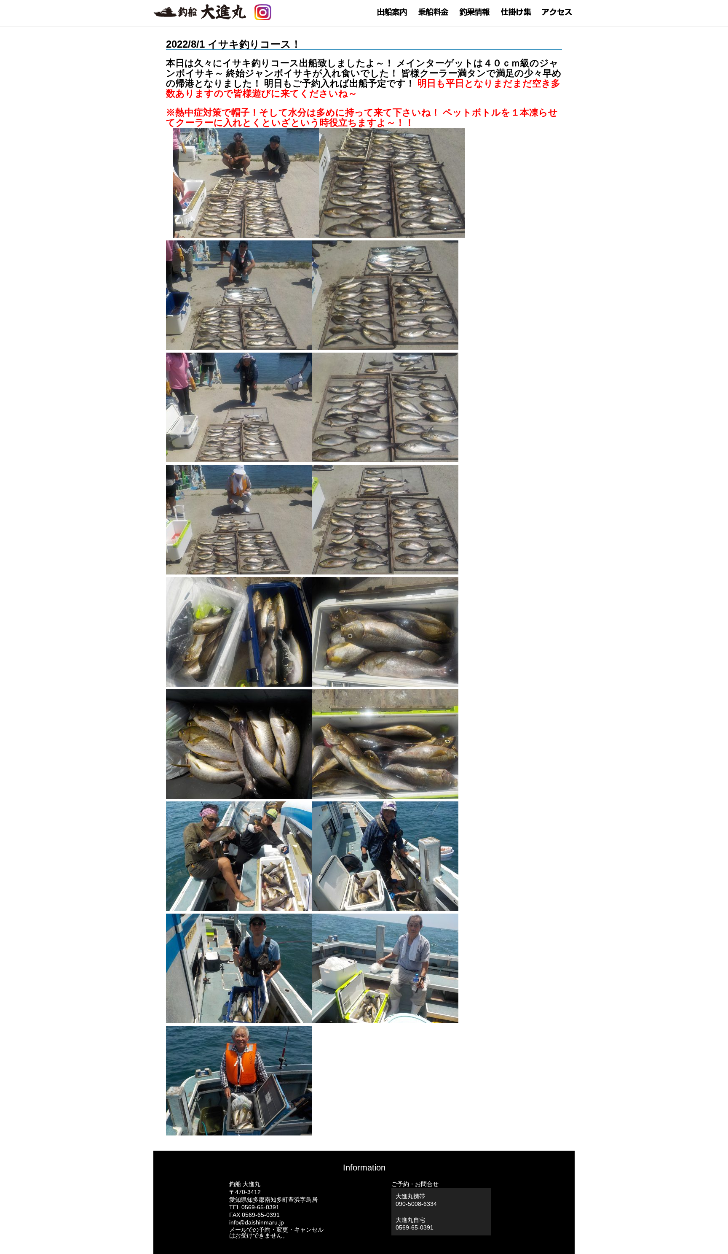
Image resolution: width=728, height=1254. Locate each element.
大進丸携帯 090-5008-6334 (416, 1200)
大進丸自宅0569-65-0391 (415, 1223)
